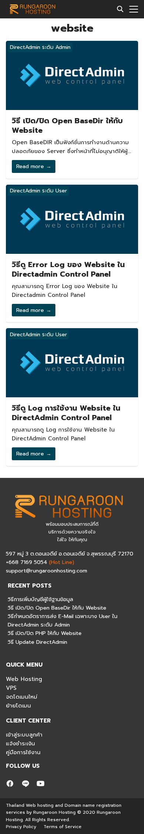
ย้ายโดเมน (18, 706)
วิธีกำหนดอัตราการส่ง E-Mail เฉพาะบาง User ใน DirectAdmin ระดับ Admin (62, 620)
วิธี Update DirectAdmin (37, 642)
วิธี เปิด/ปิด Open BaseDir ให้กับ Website (67, 125)
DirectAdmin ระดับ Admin (40, 47)
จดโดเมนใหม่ (21, 697)
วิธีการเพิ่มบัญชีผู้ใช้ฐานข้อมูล (40, 599)
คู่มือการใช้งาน (23, 752)
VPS (11, 688)
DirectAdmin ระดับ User (38, 191)
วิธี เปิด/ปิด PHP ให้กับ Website (45, 633)
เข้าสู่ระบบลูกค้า (24, 735)
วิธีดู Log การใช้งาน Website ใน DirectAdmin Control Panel (66, 412)
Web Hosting (24, 679)
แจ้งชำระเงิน (20, 743)
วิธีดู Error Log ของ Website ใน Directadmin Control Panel (68, 269)
